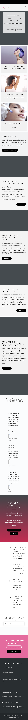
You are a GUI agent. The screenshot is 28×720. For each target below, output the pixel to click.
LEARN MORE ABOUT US (10, 150)
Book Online (14, 651)
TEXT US (19, 29)
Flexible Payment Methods (17, 598)
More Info (21, 204)
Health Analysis (17, 580)
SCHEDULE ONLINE (14, 530)
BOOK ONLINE (10, 29)
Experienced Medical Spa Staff (19, 549)
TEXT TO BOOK (14, 647)
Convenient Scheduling (19, 565)
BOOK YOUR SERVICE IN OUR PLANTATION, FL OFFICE (14, 619)
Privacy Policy (16, 717)
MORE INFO (7, 258)
